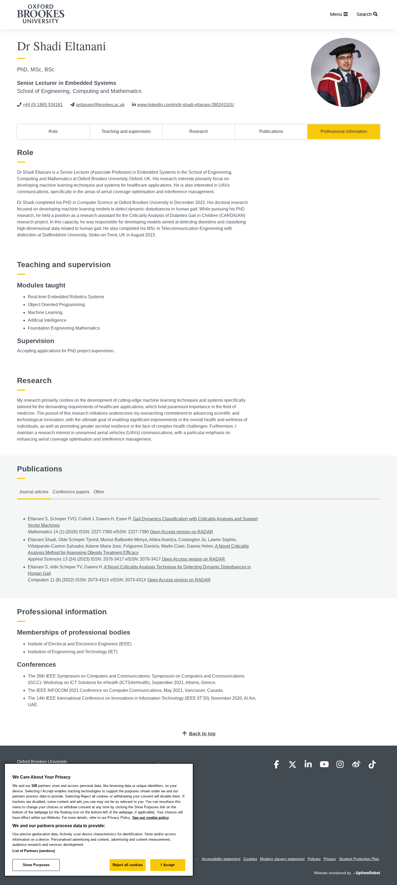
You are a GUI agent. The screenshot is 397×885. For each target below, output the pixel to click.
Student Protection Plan (359, 859)
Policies (314, 859)
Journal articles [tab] (33, 492)
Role (53, 131)
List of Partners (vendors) (33, 851)
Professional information (344, 131)
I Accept (167, 865)
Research (198, 131)
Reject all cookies (128, 865)
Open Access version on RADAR (181, 531)
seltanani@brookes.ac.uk (100, 104)
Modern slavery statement (282, 859)
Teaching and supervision (126, 131)
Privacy (330, 859)
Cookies (250, 859)
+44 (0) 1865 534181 (43, 104)
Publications (271, 131)
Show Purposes (36, 865)
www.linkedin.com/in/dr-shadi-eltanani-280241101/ (185, 104)
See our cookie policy (150, 818)
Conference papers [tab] (71, 492)
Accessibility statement (221, 859)
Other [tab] (99, 492)
